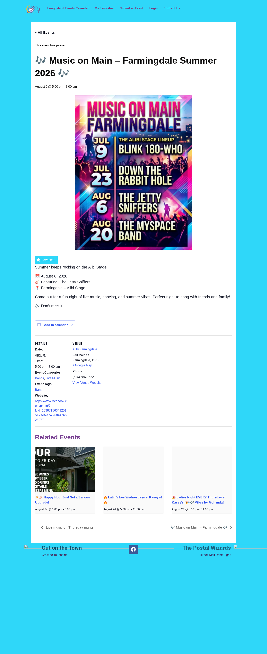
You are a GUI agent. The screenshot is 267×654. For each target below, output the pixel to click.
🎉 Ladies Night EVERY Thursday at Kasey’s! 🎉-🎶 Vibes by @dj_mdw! (198, 500)
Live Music (53, 378)
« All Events (45, 32)
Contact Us (171, 8)
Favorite (48, 260)
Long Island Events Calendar (68, 8)
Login (153, 8)
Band (38, 389)
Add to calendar (56, 325)
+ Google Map (82, 365)
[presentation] (65, 469)
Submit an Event (131, 8)
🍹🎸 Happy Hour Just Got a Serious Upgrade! (62, 500)
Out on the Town (62, 548)
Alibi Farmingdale (85, 349)
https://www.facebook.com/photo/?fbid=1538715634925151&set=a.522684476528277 (51, 410)
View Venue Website (87, 382)
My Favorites (104, 8)
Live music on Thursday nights (69, 527)
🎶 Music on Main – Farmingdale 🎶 (199, 527)
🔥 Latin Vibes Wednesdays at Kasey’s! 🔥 (132, 500)
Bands (39, 378)
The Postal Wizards (206, 548)
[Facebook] (133, 549)
